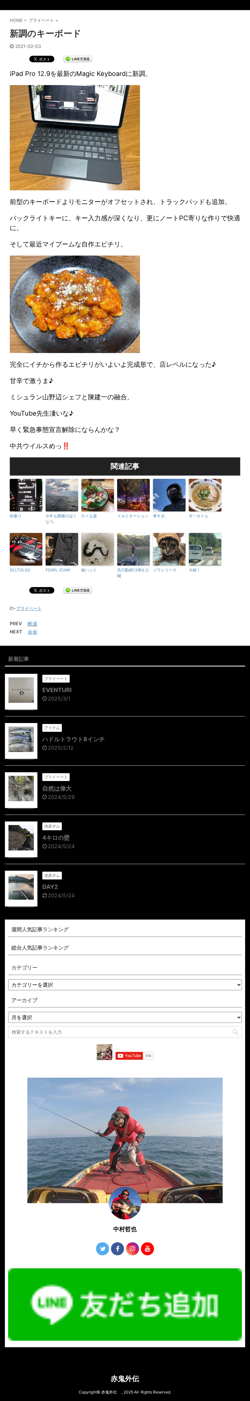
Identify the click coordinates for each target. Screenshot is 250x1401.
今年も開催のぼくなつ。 (61, 518)
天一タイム (198, 515)
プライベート (29, 608)
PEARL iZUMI (58, 570)
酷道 (32, 624)
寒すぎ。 (161, 515)
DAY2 (50, 886)
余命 (32, 632)
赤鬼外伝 (128, 1378)
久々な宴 (89, 515)
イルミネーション (132, 515)
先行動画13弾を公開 (133, 573)
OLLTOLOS (20, 570)
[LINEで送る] (77, 58)
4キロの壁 (56, 837)
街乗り (15, 515)
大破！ (195, 570)
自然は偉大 (57, 788)
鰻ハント (89, 570)
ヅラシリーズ (164, 570)
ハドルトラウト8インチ (73, 739)
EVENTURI (57, 689)
